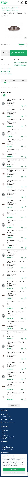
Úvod (2, 7)
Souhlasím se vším (14, 469)
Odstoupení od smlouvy (7, 449)
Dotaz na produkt (6, 71)
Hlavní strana (5, 430)
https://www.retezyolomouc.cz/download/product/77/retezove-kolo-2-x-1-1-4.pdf (20, 64)
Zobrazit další (14, 405)
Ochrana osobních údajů (7, 447)
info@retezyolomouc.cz (8, 422)
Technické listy (5, 435)
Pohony (8, 7)
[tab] (5, 80)
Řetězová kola (15, 7)
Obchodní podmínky (6, 446)
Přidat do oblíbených (7, 74)
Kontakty (4, 438)
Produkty (4, 432)
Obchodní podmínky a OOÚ (8, 437)
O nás (3, 433)
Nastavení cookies (14, 472)
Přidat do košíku (19, 52)
